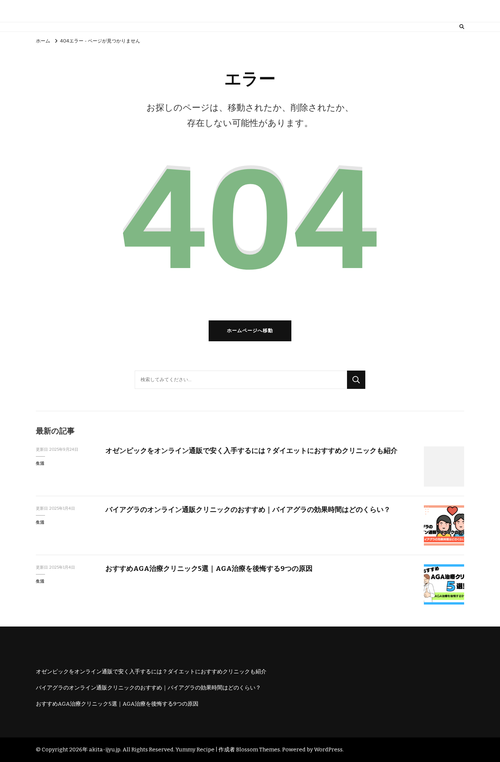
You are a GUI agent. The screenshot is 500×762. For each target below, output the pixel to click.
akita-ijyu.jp (104, 749)
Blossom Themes (258, 749)
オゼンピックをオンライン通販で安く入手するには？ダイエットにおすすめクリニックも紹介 (251, 450)
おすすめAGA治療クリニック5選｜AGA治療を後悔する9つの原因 (209, 568)
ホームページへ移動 (250, 331)
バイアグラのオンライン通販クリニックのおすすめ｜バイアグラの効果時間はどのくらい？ (248, 509)
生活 (40, 463)
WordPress (328, 749)
